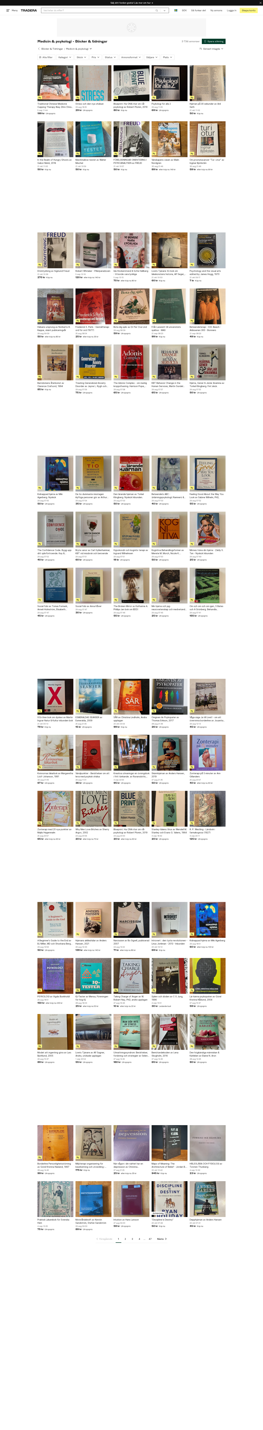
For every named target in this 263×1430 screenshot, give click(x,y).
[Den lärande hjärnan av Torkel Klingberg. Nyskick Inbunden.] (131, 473)
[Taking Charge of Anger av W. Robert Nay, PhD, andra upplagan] (131, 976)
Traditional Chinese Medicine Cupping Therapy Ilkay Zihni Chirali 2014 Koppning (54, 105)
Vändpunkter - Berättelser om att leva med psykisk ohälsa (92, 775)
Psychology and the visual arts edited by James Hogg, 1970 (205, 272)
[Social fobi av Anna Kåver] (93, 585)
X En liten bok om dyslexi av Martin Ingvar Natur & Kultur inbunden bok (55, 719)
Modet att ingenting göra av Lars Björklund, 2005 (54, 1054)
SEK (184, 10)
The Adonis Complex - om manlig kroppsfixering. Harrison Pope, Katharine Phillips (130, 385)
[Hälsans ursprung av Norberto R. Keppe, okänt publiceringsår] (55, 306)
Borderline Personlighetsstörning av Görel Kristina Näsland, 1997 (54, 1165)
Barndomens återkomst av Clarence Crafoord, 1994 (50, 384)
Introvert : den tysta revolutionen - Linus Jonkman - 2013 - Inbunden (169, 942)
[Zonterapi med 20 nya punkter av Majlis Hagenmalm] (55, 809)
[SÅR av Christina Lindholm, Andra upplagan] (131, 697)
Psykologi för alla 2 (161, 103)
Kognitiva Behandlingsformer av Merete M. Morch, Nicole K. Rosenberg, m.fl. (168, 552)
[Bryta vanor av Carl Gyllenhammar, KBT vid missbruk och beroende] (93, 529)
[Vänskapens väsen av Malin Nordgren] (170, 139)
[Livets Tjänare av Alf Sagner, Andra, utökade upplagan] (93, 1032)
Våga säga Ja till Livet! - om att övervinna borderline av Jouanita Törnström (206, 719)
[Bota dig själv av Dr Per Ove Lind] (131, 306)
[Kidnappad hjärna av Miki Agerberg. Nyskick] (55, 473)
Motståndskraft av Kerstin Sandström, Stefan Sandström (90, 1221)
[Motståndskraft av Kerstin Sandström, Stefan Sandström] (93, 1199)
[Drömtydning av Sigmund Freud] (55, 250)
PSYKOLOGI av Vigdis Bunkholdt (53, 996)
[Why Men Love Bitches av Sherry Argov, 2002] (93, 809)
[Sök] (156, 10)
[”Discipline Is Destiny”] (170, 1199)
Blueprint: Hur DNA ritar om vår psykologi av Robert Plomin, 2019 (130, 105)
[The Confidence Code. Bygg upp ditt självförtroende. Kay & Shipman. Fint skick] (55, 529)
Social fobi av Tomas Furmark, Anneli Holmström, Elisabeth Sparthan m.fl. (52, 608)
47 (150, 1239)
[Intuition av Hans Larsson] (131, 1199)
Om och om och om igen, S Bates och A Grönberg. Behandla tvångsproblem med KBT (206, 608)
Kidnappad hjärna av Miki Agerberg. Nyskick (50, 496)
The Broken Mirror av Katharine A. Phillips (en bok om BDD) (131, 608)
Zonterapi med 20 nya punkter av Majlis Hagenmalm (54, 831)
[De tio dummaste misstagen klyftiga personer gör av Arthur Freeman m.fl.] (93, 473)
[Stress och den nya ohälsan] (93, 83)
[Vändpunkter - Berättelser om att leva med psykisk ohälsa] (93, 753)
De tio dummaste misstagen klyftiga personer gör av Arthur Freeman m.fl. (91, 496)
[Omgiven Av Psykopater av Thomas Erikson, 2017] (170, 697)
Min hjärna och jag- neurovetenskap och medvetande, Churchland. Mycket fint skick (169, 608)
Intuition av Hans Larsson (126, 1219)
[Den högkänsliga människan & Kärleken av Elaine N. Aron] (208, 1032)
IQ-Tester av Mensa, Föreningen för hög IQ (91, 998)
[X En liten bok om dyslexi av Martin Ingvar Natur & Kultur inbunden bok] (55, 697)
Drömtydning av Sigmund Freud (53, 271)
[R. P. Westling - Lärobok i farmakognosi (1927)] (208, 809)
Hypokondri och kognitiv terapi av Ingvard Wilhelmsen (131, 552)
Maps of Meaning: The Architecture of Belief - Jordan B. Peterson (169, 1165)
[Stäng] (260, 3)
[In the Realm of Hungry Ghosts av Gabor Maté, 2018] (55, 139)
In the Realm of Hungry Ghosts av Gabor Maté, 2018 (54, 161)
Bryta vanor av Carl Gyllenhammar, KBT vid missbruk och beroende (92, 552)
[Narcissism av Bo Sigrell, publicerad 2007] (131, 920)
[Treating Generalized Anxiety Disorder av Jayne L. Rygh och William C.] (93, 362)
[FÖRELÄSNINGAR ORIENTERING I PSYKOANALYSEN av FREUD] (131, 139)
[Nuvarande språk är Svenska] (176, 10)
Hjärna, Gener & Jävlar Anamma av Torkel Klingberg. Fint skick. (207, 384)
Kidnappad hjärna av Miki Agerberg (207, 940)
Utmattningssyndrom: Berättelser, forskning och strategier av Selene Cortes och (131, 1054)
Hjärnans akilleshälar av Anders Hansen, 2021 (91, 942)
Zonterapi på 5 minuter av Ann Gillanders (205, 775)
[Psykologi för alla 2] (170, 83)
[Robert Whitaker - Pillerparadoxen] (93, 250)
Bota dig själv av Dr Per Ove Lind (130, 327)
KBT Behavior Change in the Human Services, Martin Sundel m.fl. (167, 385)
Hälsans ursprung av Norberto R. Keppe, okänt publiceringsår (53, 328)
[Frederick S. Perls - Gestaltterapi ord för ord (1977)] (93, 306)
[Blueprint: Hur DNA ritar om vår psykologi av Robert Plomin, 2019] (131, 83)
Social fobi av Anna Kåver (88, 606)
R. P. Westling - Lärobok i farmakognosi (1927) (202, 831)
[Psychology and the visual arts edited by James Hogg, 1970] (208, 250)
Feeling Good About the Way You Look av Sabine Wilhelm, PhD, (207, 496)
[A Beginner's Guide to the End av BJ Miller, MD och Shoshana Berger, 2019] (55, 920)
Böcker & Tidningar (52, 49)
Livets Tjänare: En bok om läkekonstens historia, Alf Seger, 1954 (168, 273)
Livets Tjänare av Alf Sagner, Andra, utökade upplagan (90, 1054)
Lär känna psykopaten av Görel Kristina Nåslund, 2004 (205, 998)
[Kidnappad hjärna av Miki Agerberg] (208, 920)
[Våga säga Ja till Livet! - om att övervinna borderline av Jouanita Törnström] (208, 697)
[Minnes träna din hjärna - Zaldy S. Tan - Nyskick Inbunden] (208, 529)
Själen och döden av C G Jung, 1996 (167, 998)
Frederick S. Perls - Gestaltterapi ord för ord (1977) (92, 328)
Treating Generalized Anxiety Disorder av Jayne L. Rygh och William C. (91, 385)
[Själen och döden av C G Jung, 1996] (170, 976)
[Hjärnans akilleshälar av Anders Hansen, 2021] (93, 920)
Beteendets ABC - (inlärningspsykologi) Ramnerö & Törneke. (168, 496)
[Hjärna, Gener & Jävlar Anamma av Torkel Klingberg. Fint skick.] (208, 362)
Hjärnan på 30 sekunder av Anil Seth (205, 105)
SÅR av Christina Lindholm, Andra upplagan (130, 719)
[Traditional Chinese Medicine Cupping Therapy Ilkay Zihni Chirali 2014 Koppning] (55, 83)
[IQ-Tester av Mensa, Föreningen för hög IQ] (93, 976)
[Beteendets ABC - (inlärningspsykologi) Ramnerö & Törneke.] (170, 473)
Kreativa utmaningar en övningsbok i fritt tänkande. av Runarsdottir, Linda (131, 775)
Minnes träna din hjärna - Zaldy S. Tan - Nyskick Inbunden (206, 552)
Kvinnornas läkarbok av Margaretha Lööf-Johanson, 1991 (55, 775)
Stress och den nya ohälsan (89, 103)
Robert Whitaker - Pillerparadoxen (92, 271)
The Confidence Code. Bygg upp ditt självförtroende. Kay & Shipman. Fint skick (54, 552)
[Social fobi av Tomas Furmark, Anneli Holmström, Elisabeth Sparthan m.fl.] (55, 585)
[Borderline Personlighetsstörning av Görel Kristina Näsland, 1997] (55, 1143)
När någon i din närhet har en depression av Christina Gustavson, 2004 (128, 1165)
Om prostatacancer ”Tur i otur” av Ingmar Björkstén (207, 161)
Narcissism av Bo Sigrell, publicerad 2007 (131, 942)
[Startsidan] (29, 10)
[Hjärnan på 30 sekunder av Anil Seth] (208, 83)
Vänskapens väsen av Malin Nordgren (165, 161)
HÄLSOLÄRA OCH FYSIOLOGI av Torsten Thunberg (206, 1165)
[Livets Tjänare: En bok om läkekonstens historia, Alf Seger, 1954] (170, 250)
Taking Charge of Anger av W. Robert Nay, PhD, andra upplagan (130, 998)
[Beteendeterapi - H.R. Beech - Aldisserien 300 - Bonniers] (208, 306)
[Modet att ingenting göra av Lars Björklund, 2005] (55, 1032)
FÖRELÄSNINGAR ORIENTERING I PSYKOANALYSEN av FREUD (130, 161)
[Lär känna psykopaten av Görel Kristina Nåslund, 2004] (208, 976)
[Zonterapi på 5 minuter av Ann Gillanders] (208, 753)
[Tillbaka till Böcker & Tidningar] (38, 48)
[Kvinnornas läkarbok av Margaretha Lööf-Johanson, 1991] (55, 753)
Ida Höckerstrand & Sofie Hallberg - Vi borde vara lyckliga (131, 272)
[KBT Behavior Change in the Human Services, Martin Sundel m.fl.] (170, 362)
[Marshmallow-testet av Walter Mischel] (93, 139)
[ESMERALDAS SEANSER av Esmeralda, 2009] (93, 697)
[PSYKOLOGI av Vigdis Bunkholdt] (55, 976)
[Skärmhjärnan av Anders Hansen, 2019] (170, 753)
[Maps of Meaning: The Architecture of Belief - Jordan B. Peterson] (170, 1143)
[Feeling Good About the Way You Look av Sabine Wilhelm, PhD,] (208, 473)
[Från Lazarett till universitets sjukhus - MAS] (170, 306)
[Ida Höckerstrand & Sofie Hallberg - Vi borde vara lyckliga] (131, 250)
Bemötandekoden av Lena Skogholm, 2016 (165, 1054)
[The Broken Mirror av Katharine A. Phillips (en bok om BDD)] (131, 585)
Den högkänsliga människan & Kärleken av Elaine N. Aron (204, 1054)
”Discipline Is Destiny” (163, 1219)
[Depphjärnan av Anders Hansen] (208, 1199)
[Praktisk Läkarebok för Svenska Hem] (55, 1199)
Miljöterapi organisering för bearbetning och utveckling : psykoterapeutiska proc (90, 1165)
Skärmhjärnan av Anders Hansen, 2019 (168, 775)
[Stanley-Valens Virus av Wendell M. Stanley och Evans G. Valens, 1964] (170, 809)
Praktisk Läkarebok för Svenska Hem (53, 1221)
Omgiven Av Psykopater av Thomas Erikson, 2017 (165, 719)
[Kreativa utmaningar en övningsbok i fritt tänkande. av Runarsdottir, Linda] (131, 753)
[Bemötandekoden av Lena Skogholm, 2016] (170, 1032)
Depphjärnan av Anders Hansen (206, 1219)
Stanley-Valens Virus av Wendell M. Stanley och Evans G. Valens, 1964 (169, 831)
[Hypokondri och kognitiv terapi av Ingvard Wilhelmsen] (131, 529)
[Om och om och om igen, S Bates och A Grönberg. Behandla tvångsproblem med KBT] (208, 585)
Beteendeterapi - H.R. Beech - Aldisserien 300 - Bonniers (205, 328)
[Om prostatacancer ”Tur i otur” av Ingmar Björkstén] (208, 139)
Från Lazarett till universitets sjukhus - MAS (166, 328)
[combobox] (100, 10)
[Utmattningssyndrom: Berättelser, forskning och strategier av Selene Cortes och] (131, 1032)
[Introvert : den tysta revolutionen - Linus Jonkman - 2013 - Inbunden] (170, 920)
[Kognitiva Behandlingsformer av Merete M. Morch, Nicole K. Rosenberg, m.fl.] (170, 529)
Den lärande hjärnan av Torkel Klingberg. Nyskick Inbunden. (129, 496)
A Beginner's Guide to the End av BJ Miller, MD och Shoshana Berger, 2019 (55, 942)
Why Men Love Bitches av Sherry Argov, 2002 (92, 831)
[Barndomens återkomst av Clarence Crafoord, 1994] (55, 362)
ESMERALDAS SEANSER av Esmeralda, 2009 (88, 719)
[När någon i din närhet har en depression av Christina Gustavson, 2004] (131, 1143)
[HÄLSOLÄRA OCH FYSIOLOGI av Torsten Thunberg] (208, 1143)
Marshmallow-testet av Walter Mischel (90, 161)
